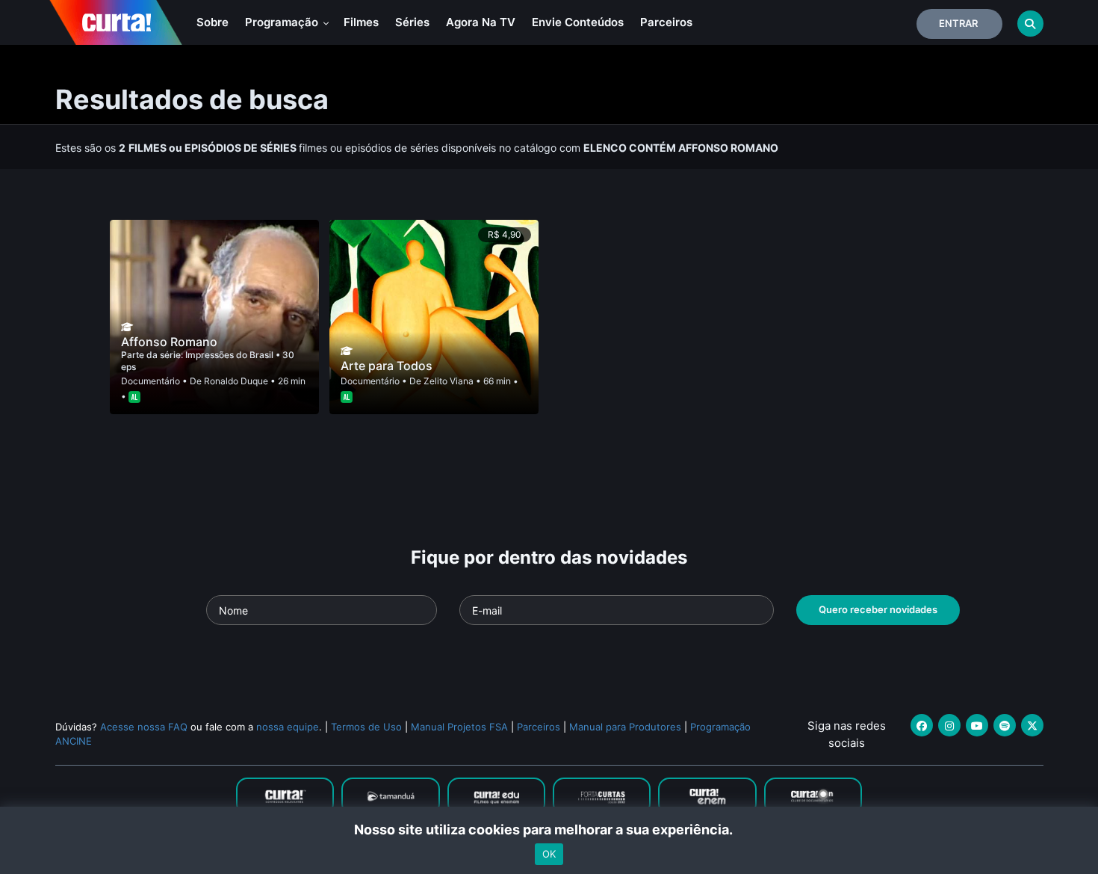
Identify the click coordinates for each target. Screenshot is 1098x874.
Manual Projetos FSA (459, 727)
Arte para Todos (386, 365)
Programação (283, 22)
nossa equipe (287, 727)
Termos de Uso (366, 727)
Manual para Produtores (625, 727)
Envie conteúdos (578, 22)
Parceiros (666, 22)
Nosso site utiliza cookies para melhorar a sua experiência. (549, 829)
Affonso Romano (169, 341)
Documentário (150, 381)
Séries (412, 22)
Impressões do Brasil (230, 354)
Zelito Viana (449, 381)
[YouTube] (977, 725)
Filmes (361, 22)
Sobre (212, 22)
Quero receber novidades (878, 609)
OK (549, 854)
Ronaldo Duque (236, 381)
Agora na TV (480, 22)
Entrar (958, 23)
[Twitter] (1032, 725)
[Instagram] (949, 725)
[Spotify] (1004, 725)
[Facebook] (922, 725)
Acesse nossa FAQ (143, 727)
